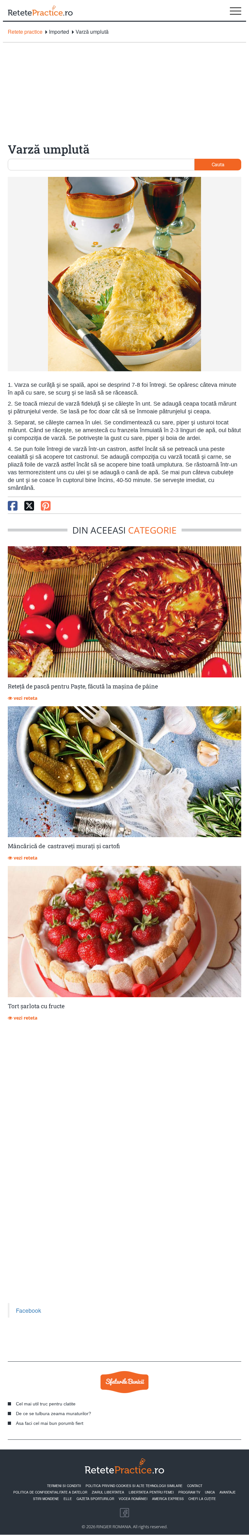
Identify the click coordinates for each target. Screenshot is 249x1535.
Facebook (28, 1310)
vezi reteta (24, 698)
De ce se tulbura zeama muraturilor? (53, 1413)
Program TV (189, 1492)
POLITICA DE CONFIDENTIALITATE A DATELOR (50, 1492)
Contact (194, 1485)
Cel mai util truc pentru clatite (46, 1403)
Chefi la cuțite (202, 1498)
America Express (168, 1498)
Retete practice (25, 31)
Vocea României (133, 1498)
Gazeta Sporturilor (95, 1498)
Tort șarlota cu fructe (36, 1006)
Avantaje (227, 1492)
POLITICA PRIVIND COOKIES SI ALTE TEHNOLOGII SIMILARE (134, 1485)
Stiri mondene (46, 1498)
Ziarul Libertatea (108, 1492)
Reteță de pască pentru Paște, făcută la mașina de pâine (83, 686)
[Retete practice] (40, 10)
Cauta (218, 164)
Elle (68, 1498)
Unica (210, 1492)
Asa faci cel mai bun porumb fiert (49, 1423)
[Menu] (235, 10)
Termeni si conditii (64, 1485)
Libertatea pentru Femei (151, 1492)
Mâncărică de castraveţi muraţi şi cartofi (64, 846)
